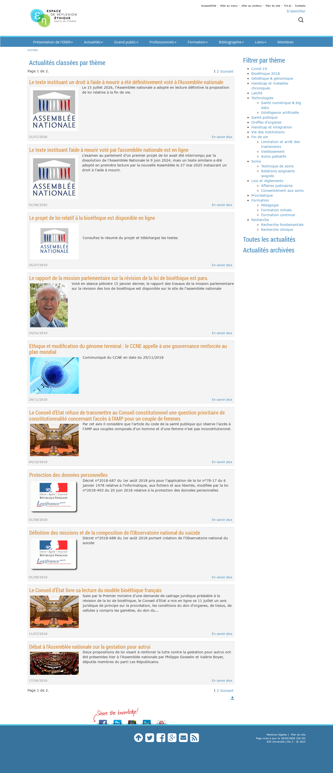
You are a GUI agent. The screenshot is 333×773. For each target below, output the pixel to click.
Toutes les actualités (269, 239)
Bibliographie (230, 41)
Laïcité (256, 93)
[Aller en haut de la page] (138, 740)
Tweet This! (117, 720)
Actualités (92, 41)
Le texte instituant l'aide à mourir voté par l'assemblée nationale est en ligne (108, 149)
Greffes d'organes (266, 122)
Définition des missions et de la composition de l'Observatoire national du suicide (114, 532)
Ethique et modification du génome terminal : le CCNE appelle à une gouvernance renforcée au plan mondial (128, 349)
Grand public (125, 41)
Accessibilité (208, 5)
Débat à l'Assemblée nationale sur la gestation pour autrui (89, 646)
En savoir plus (222, 136)
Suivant (227, 71)
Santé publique (264, 117)
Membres (285, 41)
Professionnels (161, 41)
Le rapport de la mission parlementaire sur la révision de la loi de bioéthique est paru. (118, 277)
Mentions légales (277, 734)
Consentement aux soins (282, 190)
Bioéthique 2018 (265, 73)
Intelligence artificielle (280, 112)
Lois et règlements (267, 181)
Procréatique (262, 195)
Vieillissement (273, 151)
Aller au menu (228, 5)
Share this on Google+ (132, 720)
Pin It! (161, 720)
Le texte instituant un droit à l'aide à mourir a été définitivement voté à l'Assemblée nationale (126, 82)
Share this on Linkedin (146, 720)
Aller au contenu (252, 5)
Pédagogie (270, 205)
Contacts (300, 5)
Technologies (262, 98)
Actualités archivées (268, 250)
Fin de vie (259, 137)
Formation (196, 41)
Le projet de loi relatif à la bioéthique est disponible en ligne (92, 217)
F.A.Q (287, 5)
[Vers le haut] (232, 698)
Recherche (260, 220)
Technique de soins (277, 166)
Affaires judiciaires (277, 186)
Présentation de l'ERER (51, 41)
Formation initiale (276, 210)
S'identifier (296, 11)
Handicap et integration (271, 127)
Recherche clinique (277, 229)
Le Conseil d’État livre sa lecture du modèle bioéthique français (95, 590)
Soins (256, 161)
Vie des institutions (267, 132)
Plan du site (273, 5)
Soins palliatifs (273, 156)
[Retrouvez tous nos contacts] (183, 740)
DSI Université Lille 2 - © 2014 (286, 741)
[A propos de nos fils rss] (194, 740)
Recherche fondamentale (282, 224)
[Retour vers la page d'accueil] (71, 18)
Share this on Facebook (103, 720)
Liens (259, 41)
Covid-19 (259, 69)
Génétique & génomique (272, 78)
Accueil (33, 49)
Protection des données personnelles (68, 474)
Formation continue (278, 215)
